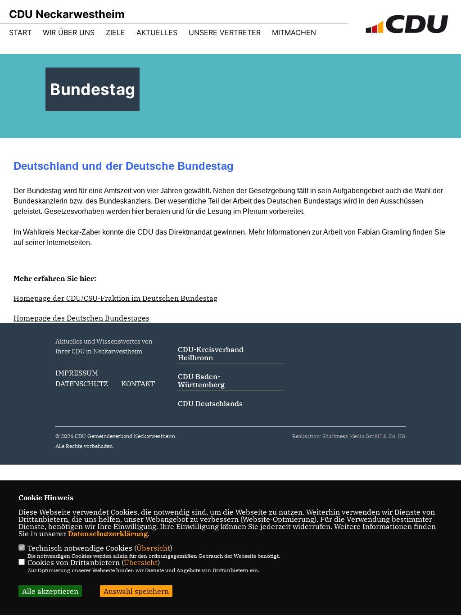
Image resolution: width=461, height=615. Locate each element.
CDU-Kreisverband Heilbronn (211, 353)
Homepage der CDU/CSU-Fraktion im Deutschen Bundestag (115, 298)
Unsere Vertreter (225, 32)
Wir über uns (69, 32)
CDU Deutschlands (210, 403)
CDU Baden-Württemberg (201, 380)
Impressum (76, 372)
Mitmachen (294, 32)
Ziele (115, 32)
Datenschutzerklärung (108, 533)
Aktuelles (156, 32)
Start (20, 32)
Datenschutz (81, 383)
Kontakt (138, 383)
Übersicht (153, 547)
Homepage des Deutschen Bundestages (81, 317)
